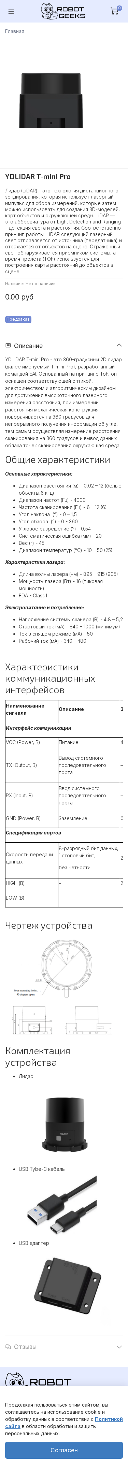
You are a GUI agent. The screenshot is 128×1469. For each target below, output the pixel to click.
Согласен (64, 1450)
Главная (14, 31)
